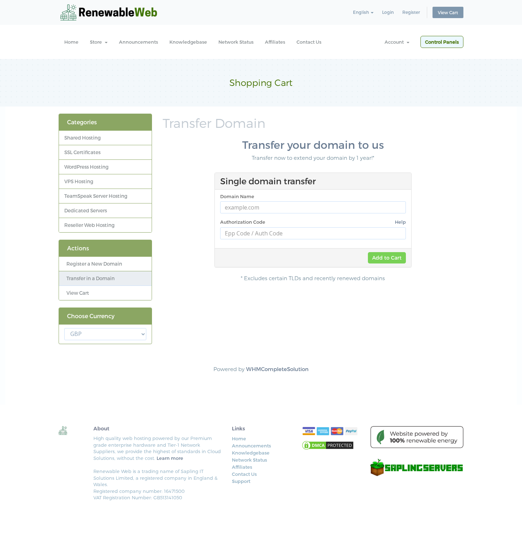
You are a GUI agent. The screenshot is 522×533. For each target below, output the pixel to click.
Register (411, 12)
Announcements (138, 42)
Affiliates (275, 42)
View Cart (448, 12)
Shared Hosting (82, 138)
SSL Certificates (82, 152)
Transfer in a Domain (89, 278)
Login (388, 12)
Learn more (170, 458)
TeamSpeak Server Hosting (95, 196)
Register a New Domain (93, 264)
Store (97, 42)
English (361, 12)
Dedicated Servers (85, 210)
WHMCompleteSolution (277, 369)
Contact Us (309, 42)
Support (241, 481)
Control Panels (442, 42)
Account (395, 42)
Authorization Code (313, 222)
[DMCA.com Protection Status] (327, 445)
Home (71, 42)
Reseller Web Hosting (89, 225)
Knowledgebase (188, 42)
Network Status (236, 42)
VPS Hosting (78, 181)
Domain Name (237, 196)
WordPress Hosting (86, 167)
